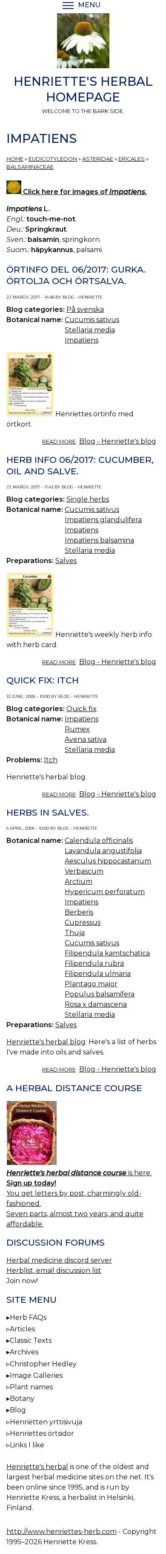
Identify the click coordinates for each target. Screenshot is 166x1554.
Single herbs (87, 499)
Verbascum (84, 871)
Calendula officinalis (99, 841)
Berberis (79, 912)
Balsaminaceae (30, 167)
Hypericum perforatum (105, 892)
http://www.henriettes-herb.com (61, 1532)
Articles (22, 1329)
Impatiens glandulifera (103, 520)
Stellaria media (90, 330)
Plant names (31, 1387)
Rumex (77, 729)
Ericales (131, 159)
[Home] (83, 42)
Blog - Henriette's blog (117, 441)
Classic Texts (31, 1340)
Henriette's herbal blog (46, 1042)
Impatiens (81, 340)
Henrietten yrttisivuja (46, 1422)
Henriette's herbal (37, 1467)
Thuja (75, 933)
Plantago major (91, 984)
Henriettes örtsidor (42, 1433)
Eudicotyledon (53, 159)
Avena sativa (85, 739)
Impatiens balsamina (99, 540)
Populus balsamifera (100, 994)
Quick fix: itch (42, 680)
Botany (22, 1398)
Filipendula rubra (94, 963)
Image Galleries (36, 1375)
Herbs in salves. (47, 812)
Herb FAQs (28, 1317)
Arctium (78, 881)
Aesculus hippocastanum (108, 861)
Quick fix (81, 709)
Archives (24, 1352)
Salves (66, 561)
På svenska (85, 309)
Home (14, 159)
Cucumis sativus (92, 320)
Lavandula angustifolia (103, 851)
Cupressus (82, 922)
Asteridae (97, 159)
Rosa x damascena (96, 1004)
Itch (50, 760)
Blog (18, 1410)
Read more (59, 442)
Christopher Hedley (43, 1364)
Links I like (27, 1445)
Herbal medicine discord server (59, 1260)
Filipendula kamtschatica (107, 953)
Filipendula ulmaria (98, 974)
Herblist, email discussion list (53, 1270)
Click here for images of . (84, 192)
